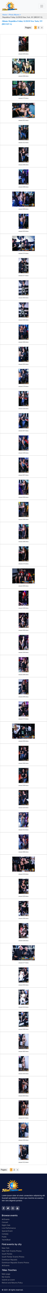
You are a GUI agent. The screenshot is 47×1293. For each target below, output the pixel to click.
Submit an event (8, 1280)
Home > (5, 15)
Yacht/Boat (6, 1240)
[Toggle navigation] (41, 6)
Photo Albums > (15, 15)
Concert (5, 1222)
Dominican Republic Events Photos (15, 1263)
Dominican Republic (9, 1260)
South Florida (7, 1254)
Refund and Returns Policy (12, 1283)
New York (5, 1248)
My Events (6, 1277)
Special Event (7, 1231)
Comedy (5, 1234)
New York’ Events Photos (11, 1251)
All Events (5, 1219)
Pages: (28, 27)
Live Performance (9, 1228)
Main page (6, 1274)
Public (4, 1237)
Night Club (6, 1225)
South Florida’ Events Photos (13, 1257)
